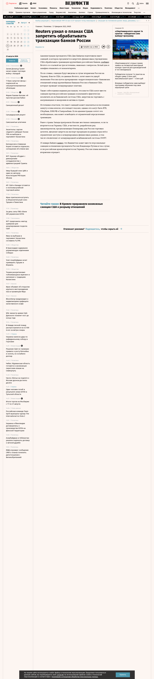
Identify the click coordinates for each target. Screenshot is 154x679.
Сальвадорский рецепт (16, 115)
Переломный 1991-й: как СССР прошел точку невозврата (73, 21)
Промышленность (102, 12)
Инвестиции (64, 8)
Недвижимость (96, 8)
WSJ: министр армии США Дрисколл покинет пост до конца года (17, 315)
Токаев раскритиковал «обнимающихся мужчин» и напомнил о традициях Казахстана (18, 276)
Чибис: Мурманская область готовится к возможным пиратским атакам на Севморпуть (18, 367)
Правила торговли (23, 12)
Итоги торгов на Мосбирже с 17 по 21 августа (17, 402)
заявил (60, 143)
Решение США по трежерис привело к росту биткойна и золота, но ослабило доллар (17, 352)
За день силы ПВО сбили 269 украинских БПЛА (16, 213)
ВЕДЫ (11, 12)
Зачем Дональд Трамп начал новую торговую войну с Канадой (16, 71)
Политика (108, 8)
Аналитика (72, 12)
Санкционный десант (15, 105)
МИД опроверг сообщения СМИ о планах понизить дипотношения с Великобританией (17, 453)
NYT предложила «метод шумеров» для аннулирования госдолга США (16, 225)
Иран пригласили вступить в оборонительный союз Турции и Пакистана (17, 199)
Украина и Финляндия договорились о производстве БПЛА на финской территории (16, 427)
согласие (60, 675)
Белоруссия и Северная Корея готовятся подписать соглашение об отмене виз (17, 146)
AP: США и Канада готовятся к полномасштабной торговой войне (18, 187)
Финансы (53, 8)
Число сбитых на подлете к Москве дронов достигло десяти (17, 380)
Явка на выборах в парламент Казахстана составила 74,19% (15, 238)
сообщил (105, 62)
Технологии (75, 8)
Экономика (42, 8)
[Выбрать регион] (128, 3)
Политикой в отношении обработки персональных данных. (75, 677)
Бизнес (33, 8)
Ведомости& (61, 12)
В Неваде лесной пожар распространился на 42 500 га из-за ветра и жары (17, 327)
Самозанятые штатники (16, 122)
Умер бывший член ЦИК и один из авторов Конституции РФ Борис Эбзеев (17, 174)
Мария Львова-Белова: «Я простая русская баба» (17, 96)
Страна (90, 12)
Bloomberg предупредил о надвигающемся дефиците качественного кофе (17, 301)
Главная (38, 26)
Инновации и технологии (122, 12)
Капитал (82, 12)
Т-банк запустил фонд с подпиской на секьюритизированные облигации (16, 84)
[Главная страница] (77, 3)
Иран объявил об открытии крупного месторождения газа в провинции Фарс (18, 289)
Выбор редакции (42, 21)
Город (51, 12)
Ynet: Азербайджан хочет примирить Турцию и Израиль (16, 262)
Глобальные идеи (21, 8)
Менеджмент (130, 8)
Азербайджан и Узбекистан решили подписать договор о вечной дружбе (18, 440)
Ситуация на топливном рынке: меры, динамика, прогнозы (121, 21)
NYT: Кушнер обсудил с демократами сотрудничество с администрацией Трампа (16, 159)
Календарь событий (10, 23)
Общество (119, 8)
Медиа (85, 8)
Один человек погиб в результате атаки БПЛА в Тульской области (16, 391)
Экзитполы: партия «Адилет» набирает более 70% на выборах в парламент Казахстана (17, 133)
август (24, 23)
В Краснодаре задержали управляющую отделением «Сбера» (17, 250)
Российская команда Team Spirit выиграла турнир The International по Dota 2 (17, 413)
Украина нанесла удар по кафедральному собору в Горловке (17, 339)
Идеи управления (39, 12)
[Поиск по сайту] (133, 3)
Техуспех (137, 12)
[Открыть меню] (147, 3)
